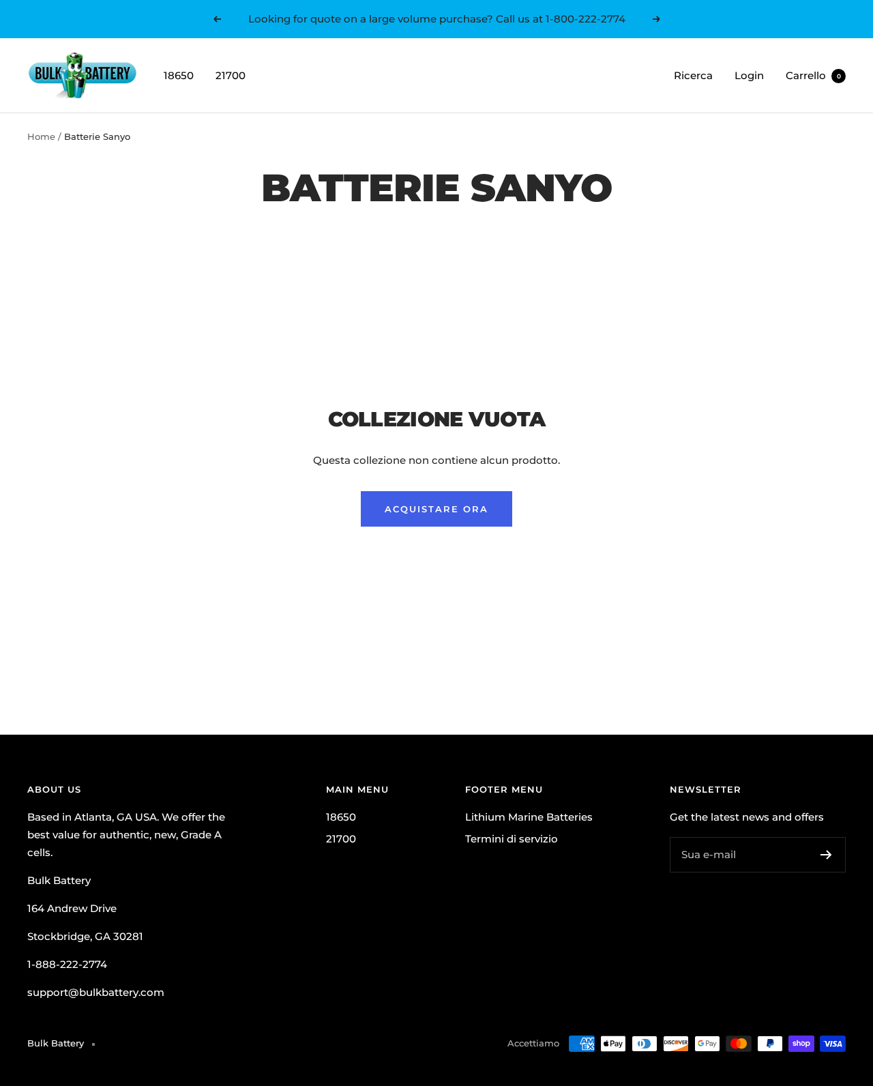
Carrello (813, 75)
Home (41, 136)
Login (749, 75)
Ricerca (693, 75)
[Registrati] (826, 855)
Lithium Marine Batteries (529, 816)
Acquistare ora (436, 508)
